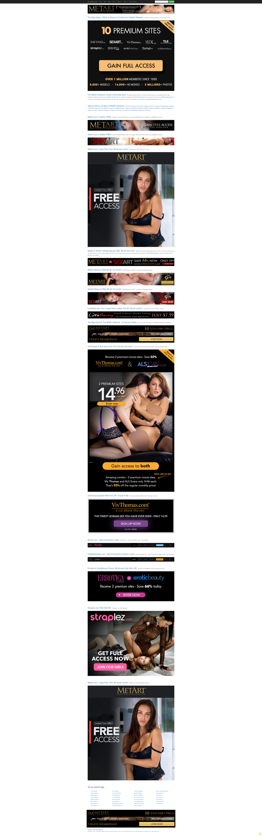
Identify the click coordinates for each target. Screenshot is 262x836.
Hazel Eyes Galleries (138, 799)
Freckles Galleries (160, 801)
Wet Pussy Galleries (138, 791)
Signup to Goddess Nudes (117, 108)
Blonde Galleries (94, 795)
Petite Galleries (159, 799)
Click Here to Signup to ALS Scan (134, 106)
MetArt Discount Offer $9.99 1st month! (104, 269)
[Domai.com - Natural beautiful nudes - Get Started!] (131, 545)
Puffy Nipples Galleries (117, 803)
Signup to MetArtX (155, 108)
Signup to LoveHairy (131, 108)
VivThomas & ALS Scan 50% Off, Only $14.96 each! (110, 346)
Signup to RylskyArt (166, 108)
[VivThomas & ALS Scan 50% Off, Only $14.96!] (131, 421)
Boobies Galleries (116, 799)
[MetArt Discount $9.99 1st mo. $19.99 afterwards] (131, 279)
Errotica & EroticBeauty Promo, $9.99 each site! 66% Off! (112, 568)
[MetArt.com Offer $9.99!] (131, 199)
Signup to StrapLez (104, 110)
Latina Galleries (94, 805)
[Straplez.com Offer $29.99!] (131, 643)
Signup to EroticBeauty (162, 106)
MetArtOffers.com (92, 2)
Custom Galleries (133, 1)
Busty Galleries (115, 801)
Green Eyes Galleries (138, 797)
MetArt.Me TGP (156, 831)
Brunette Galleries (94, 797)
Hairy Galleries (115, 791)
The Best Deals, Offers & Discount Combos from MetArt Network (115, 17)
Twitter (149, 831)
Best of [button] (119, 1)
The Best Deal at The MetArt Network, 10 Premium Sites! (112, 322)
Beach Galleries (159, 793)
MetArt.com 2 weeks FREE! (99, 116)
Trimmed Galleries (116, 797)
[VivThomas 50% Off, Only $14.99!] (131, 516)
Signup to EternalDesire (101, 108)
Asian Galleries (94, 803)
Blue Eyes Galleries (138, 795)
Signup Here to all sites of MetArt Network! (106, 105)
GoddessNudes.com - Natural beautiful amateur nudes (111, 554)
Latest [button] (125, 1)
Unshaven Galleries (116, 793)
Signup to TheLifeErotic (130, 110)
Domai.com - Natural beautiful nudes (103, 539)
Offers (109, 1)
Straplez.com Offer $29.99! (99, 607)
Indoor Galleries (94, 791)
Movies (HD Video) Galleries (162, 791)
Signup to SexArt (92, 110)
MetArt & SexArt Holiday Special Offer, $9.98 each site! (111, 250)
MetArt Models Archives (92, 831)
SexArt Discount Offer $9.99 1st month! (104, 289)
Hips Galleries (159, 795)
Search (171, 1)
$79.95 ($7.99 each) (138, 97)
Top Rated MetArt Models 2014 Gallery (102, 831)
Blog (105, 1)
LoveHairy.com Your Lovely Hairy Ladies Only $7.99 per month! (115, 308)
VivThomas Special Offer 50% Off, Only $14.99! (108, 495)
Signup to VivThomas (145, 110)
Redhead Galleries (95, 799)
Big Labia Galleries (138, 793)
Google (152, 831)
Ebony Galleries (94, 801)
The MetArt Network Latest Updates (142, 831)
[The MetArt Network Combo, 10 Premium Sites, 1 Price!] (131, 55)
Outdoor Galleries (94, 793)
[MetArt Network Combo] (131, 334)
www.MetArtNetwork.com (154, 99)
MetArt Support (154, 253)
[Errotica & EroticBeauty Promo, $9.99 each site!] (131, 586)
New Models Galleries (139, 803)
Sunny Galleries (159, 797)
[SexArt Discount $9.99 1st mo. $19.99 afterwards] (131, 298)
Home (100, 1)
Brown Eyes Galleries (138, 801)
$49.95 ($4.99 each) (113, 97)
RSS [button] (114, 1)
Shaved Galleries (116, 795)
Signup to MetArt (143, 108)
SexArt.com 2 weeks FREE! (99, 134)
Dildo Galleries (159, 803)
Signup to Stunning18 (117, 110)
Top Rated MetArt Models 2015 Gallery (116, 831)
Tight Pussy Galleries (117, 805)
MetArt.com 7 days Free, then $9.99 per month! (108, 149)
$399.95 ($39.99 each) (167, 97)
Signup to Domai (149, 106)
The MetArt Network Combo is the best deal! (107, 94)
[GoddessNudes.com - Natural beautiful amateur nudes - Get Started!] (131, 559)
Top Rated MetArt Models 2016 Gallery (129, 831)
